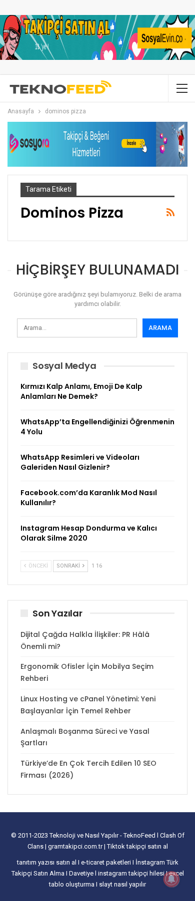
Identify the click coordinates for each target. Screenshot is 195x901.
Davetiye (82, 873)
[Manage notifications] (172, 879)
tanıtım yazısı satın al (46, 862)
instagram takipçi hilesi (132, 873)
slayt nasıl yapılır (122, 884)
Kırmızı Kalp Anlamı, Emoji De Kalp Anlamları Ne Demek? (81, 391)
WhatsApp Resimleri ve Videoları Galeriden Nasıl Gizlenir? (80, 462)
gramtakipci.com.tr (75, 846)
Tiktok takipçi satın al (137, 846)
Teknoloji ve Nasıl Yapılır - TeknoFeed (103, 835)
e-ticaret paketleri (106, 862)
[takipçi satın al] (97, 37)
